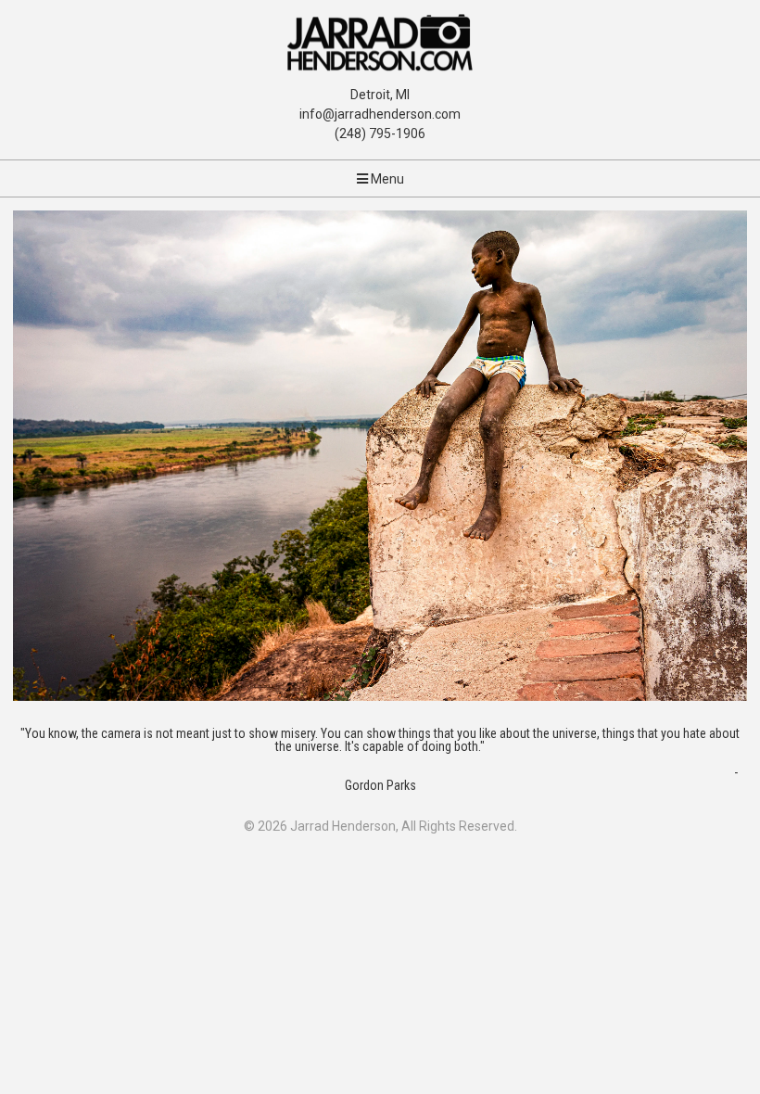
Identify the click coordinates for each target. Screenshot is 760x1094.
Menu (386, 179)
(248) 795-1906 (380, 133)
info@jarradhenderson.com (380, 114)
